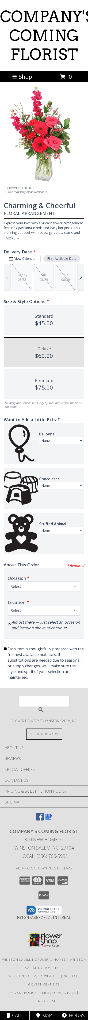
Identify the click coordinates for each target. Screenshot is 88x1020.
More (10, 238)
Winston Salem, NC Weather (34, 976)
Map (46, 1015)
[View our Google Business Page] (48, 819)
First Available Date (62, 258)
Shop (25, 76)
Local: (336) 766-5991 (44, 856)
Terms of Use (44, 1001)
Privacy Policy (22, 992)
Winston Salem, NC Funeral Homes (34, 959)
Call (16, 1015)
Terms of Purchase (58, 992)
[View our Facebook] (40, 819)
